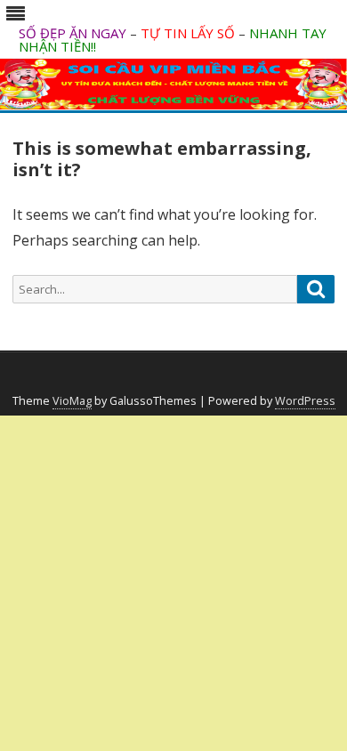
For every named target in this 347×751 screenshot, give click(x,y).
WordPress (305, 400)
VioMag (72, 400)
